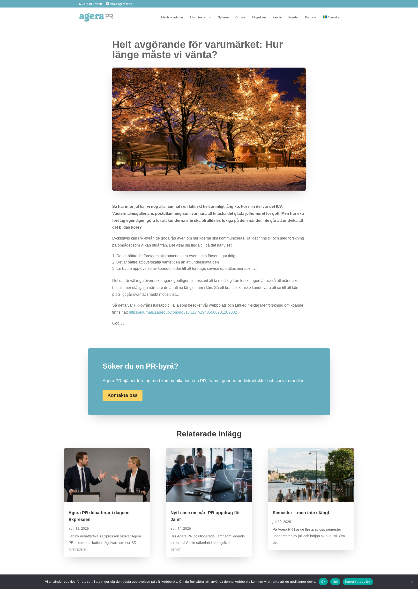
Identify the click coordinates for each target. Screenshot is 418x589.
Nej (335, 581)
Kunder (293, 17)
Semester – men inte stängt (301, 512)
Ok (323, 581)
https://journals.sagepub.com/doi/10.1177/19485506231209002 (183, 312)
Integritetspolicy (358, 581)
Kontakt (310, 17)
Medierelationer (172, 17)
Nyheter (223, 17)
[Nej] (412, 581)
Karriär (277, 17)
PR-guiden (259, 17)
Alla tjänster (198, 17)
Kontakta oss (122, 395)
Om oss (240, 17)
